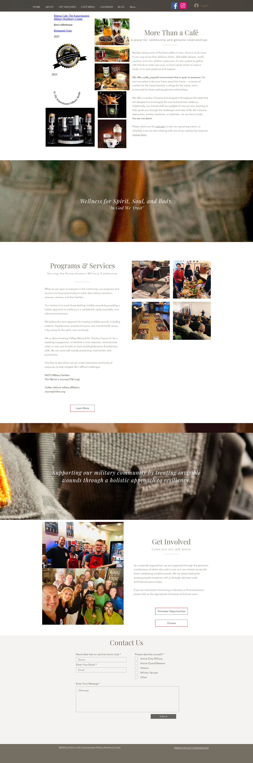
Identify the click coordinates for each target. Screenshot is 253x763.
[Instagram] (183, 5)
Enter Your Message (87, 683)
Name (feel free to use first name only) (97, 654)
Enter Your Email (85, 664)
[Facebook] (174, 5)
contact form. (139, 134)
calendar (160, 126)
